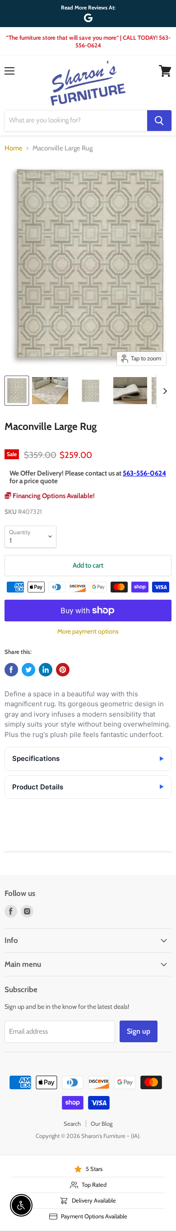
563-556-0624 (144, 473)
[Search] (159, 120)
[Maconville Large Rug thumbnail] (16, 390)
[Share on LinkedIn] (45, 669)
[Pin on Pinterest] (62, 669)
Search (72, 1123)
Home (14, 148)
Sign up (138, 1031)
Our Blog (101, 1123)
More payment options (88, 631)
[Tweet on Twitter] (28, 669)
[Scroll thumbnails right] (163, 391)
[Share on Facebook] (11, 669)
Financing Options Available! (53, 496)
